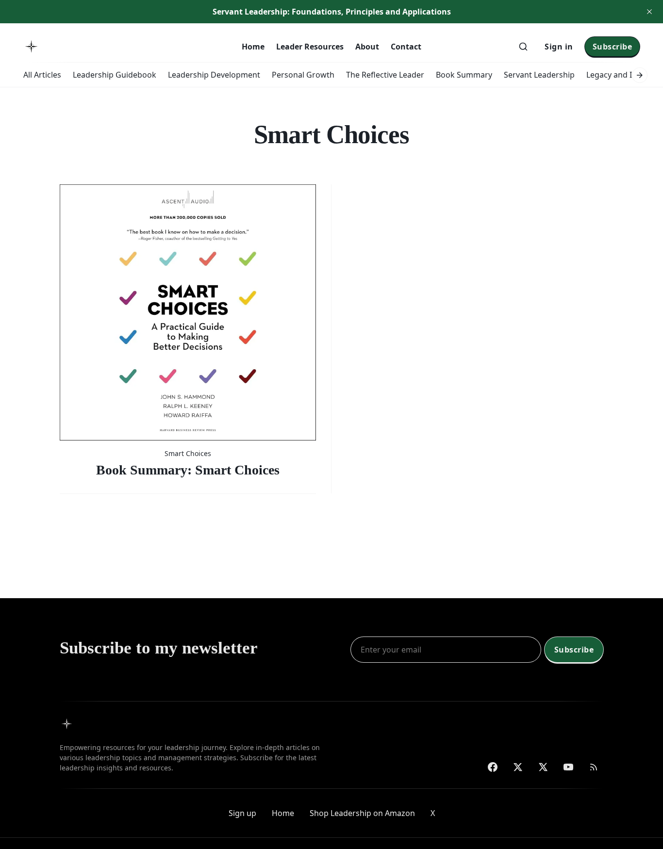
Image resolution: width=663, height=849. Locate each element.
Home (253, 46)
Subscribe (612, 46)
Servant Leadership (539, 74)
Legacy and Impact (620, 74)
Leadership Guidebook (114, 74)
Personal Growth (303, 74)
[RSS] (593, 767)
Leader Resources (310, 46)
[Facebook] (492, 767)
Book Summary (464, 74)
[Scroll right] (639, 75)
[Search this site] (523, 46)
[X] (543, 767)
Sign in (559, 46)
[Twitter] (518, 767)
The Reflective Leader (385, 74)
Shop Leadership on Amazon (362, 813)
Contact (406, 46)
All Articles (42, 74)
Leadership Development (214, 74)
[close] (649, 11)
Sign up (242, 813)
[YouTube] (568, 767)
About (367, 46)
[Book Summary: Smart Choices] (188, 331)
